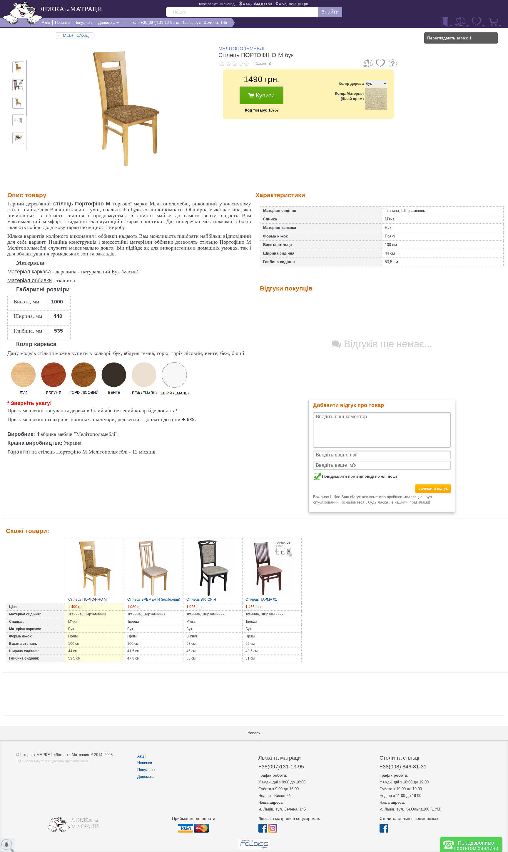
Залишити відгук (433, 488)
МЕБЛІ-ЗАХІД (75, 35)
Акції (141, 756)
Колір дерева (351, 83)
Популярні (146, 770)
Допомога (145, 776)
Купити (264, 95)
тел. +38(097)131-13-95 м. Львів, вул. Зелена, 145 (179, 22)
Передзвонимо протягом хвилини (476, 845)
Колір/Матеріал (349, 96)
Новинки (144, 763)
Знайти (330, 12)
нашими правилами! (412, 502)
